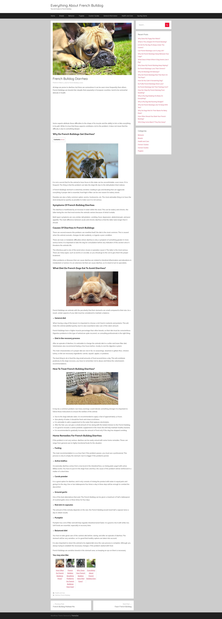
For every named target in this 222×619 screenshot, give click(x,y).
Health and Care (127, 16)
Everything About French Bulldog (77, 5)
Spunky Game (142, 16)
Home (53, 16)
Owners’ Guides (94, 16)
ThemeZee (74, 615)
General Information (110, 16)
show (62, 139)
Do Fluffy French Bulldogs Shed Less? (151, 84)
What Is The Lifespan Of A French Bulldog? (152, 42)
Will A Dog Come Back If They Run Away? (152, 122)
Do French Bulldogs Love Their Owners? (151, 68)
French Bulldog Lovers (76, 82)
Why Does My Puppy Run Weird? (149, 38)
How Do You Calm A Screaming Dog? (150, 80)
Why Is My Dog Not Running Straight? (150, 102)
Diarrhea (57, 595)
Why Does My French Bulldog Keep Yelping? (153, 65)
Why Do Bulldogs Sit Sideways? (148, 72)
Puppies (81, 16)
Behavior (71, 16)
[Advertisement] (92, 108)
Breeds (61, 16)
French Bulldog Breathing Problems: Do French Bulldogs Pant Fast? (70, 579)
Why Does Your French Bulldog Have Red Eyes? (80, 576)
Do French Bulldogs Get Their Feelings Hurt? (153, 87)
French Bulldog (65, 595)
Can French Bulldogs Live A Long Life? (151, 50)
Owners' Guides (143, 144)
